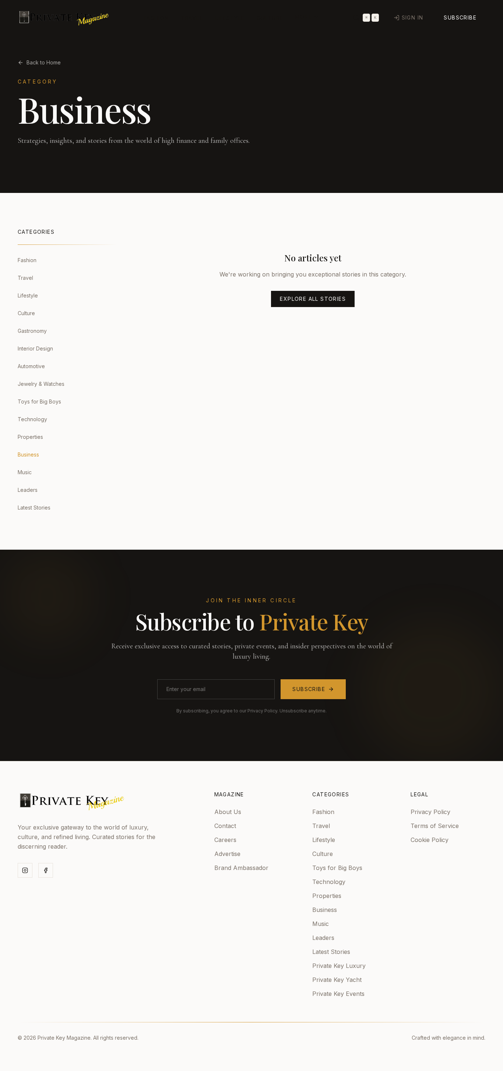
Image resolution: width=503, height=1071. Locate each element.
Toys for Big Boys (337, 867)
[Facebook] (45, 870)
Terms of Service (435, 825)
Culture (270, 18)
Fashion (156, 18)
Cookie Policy (430, 839)
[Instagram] (25, 870)
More (303, 17)
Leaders (323, 937)
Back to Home (44, 62)
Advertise (227, 853)
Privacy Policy (430, 811)
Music (320, 923)
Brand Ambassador (241, 867)
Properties (326, 895)
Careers (225, 839)
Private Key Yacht (337, 979)
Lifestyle (230, 18)
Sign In (412, 17)
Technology (328, 881)
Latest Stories (331, 951)
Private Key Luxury (339, 965)
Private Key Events (338, 993)
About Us (227, 811)
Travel (192, 18)
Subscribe (460, 17)
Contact (225, 825)
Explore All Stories (313, 299)
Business (324, 909)
